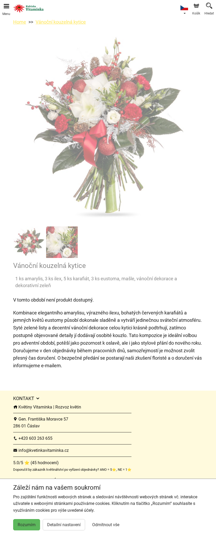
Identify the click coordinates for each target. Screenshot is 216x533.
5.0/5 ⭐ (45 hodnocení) (36, 462)
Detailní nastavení (64, 524)
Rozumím (27, 524)
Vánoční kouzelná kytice (61, 22)
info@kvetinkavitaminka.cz (43, 450)
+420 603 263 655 (34, 438)
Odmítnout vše (105, 524)
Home (19, 22)
